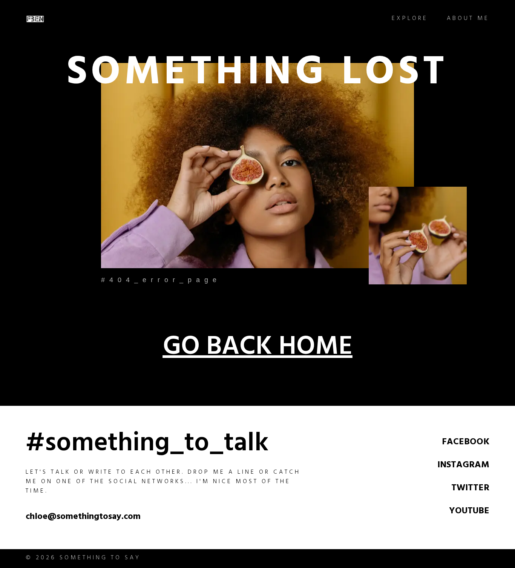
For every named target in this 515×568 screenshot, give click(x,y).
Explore (410, 19)
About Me (468, 19)
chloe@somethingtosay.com (83, 517)
